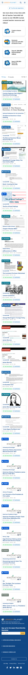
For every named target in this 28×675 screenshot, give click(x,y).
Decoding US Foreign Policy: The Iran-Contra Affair (12, 161)
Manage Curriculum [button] (9, 652)
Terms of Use (21, 663)
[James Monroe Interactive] (14, 334)
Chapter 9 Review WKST (10, 229)
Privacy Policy (12, 663)
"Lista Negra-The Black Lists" (12, 429)
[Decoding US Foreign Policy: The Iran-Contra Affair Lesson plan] (14, 156)
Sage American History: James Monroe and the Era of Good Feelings (12, 540)
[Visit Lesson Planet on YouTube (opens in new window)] (17, 667)
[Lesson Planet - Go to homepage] (9, 2)
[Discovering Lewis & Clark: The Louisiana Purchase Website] (14, 556)
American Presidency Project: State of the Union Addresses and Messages (13, 518)
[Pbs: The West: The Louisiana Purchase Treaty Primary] (14, 578)
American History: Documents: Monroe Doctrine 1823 (12, 450)
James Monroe (7, 340)
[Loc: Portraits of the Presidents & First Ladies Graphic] (14, 489)
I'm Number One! (8, 384)
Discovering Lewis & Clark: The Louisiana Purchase (12, 562)
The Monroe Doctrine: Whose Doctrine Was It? (12, 139)
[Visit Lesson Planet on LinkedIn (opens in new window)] (14, 667)
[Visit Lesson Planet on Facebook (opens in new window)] (7, 667)
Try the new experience (17, 8)
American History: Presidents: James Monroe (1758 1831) (14, 473)
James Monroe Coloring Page (12, 407)
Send (22, 633)
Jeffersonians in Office (9, 251)
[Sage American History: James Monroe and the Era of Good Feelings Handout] (14, 533)
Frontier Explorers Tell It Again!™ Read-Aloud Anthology (13, 94)
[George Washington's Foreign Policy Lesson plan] (14, 312)
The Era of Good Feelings (10, 206)
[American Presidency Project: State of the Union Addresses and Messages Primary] (14, 511)
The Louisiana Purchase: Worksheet (14, 273)
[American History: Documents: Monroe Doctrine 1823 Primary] (14, 444)
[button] (24, 2)
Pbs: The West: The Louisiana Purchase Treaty (12, 584)
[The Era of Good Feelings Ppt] (14, 200)
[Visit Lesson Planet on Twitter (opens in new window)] (10, 667)
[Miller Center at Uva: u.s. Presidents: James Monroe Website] (14, 600)
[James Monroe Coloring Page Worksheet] (14, 401)
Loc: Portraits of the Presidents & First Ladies (13, 495)
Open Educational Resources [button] (12, 640)
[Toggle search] (20, 2)
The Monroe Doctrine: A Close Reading (12, 116)
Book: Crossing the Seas (10, 184)
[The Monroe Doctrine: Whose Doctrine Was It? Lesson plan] (14, 135)
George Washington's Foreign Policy (14, 318)
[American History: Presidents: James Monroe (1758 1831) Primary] (14, 467)
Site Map (5, 663)
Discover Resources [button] (9, 646)
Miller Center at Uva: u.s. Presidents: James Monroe (14, 606)
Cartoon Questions (8, 295)
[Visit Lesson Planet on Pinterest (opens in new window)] (20, 667)
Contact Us (14, 659)
